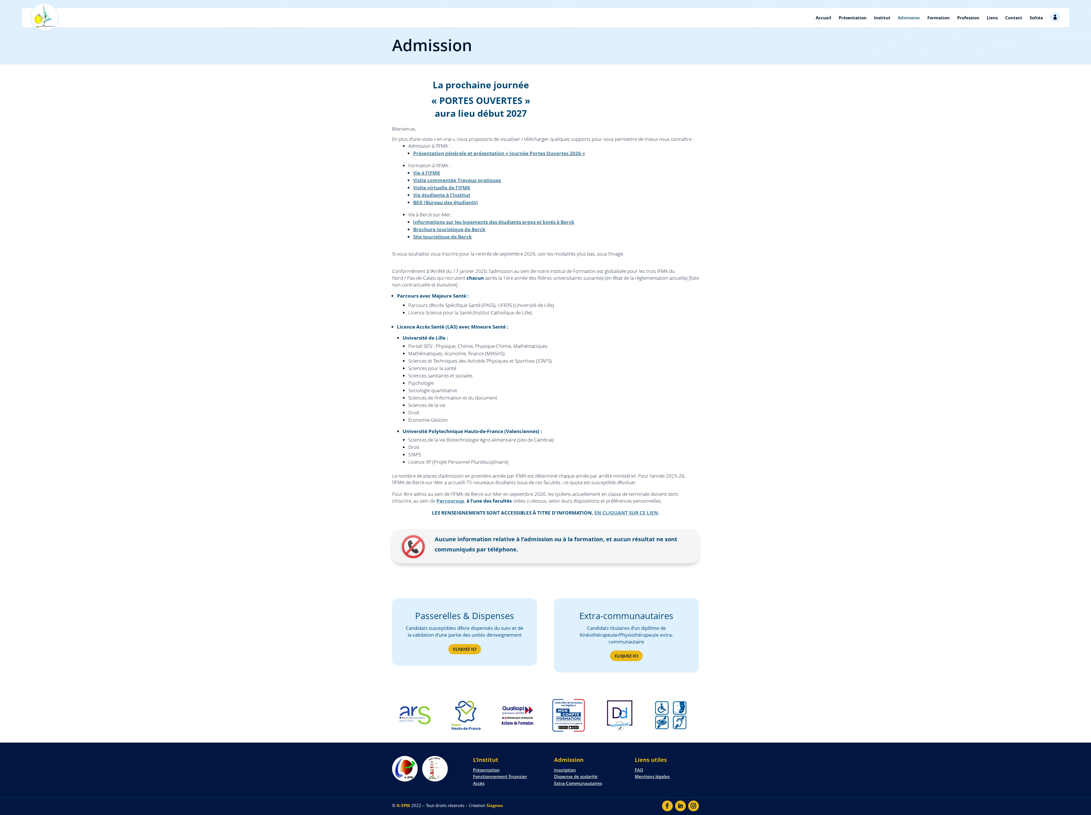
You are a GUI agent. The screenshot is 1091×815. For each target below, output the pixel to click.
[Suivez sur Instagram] (693, 806)
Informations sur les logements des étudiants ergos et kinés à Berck (493, 222)
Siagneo (494, 805)
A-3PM (403, 805)
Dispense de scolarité (575, 776)
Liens (992, 17)
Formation (938, 17)
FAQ (639, 770)
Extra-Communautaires (578, 783)
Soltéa (1036, 17)
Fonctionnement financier (500, 776)
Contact (1013, 17)
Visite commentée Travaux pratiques (457, 180)
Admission (909, 17)
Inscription (565, 770)
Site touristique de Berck (442, 236)
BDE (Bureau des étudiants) (445, 202)
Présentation (853, 17)
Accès (478, 783)
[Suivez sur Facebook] (667, 806)
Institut (882, 17)
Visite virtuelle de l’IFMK (441, 187)
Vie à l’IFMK (426, 173)
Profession (968, 17)
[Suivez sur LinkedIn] (680, 806)
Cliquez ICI (464, 649)
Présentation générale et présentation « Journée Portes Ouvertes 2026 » (499, 153)
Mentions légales (652, 776)
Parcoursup (450, 501)
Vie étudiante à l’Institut (441, 195)
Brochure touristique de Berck (449, 229)
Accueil (823, 17)
